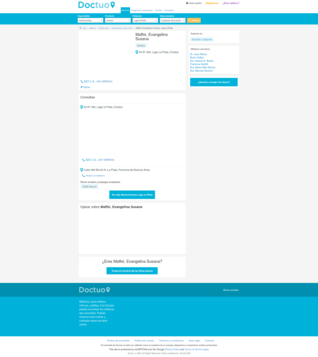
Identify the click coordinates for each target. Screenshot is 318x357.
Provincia (109, 16)
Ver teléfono (104, 81)
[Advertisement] (106, 53)
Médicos (125, 10)
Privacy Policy (172, 349)
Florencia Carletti (199, 64)
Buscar (195, 20)
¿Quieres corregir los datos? (214, 82)
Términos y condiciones (171, 340)
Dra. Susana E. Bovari (201, 60)
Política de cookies (144, 340)
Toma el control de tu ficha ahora (132, 271)
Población (137, 16)
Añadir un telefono (95, 175)
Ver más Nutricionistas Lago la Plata (132, 194)
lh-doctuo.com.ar (98, 5)
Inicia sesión (195, 3)
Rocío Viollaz (197, 57)
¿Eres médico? (231, 3)
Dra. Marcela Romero (201, 70)
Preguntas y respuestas (142, 10)
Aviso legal (194, 340)
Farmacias (169, 10)
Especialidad (84, 16)
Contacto (209, 340)
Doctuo (95, 290)
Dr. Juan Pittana (198, 54)
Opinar (86, 87)
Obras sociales (167, 16)
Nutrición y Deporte (202, 39)
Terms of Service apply (197, 349)
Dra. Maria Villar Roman (202, 67)
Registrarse (212, 3)
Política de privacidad (118, 340)
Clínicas (158, 10)
